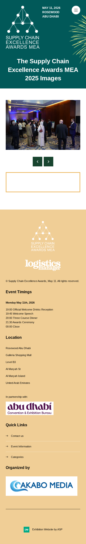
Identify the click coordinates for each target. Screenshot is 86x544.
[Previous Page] (37, 161)
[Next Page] (48, 161)
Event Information (21, 446)
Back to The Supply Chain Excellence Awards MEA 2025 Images (36, 182)
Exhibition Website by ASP (47, 529)
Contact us (17, 435)
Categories (17, 457)
